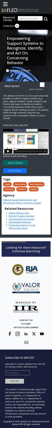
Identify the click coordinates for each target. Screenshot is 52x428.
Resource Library (9, 19)
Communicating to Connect (21, 219)
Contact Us (26, 320)
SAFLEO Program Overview (21, 216)
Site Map (26, 323)
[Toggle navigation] (5, 4)
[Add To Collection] (42, 84)
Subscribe (14, 381)
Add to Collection (36, 89)
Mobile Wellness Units (19, 213)
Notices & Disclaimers (26, 327)
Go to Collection (15, 170)
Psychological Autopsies (20, 222)
